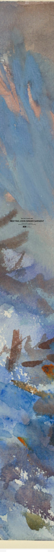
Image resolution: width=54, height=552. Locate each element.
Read (24, 226)
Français (28, 226)
